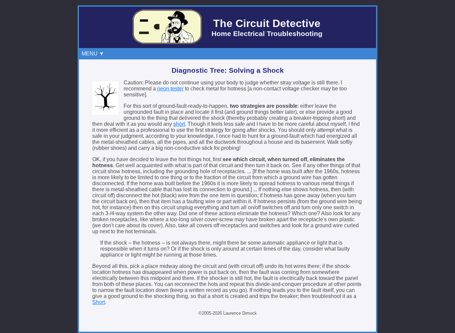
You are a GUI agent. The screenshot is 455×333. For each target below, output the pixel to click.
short (179, 124)
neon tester (170, 88)
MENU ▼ (94, 53)
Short (98, 302)
